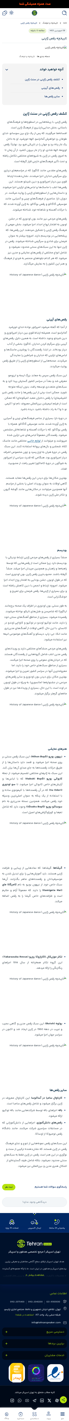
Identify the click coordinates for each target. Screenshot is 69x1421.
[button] (62, 1415)
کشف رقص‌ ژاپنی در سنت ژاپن (42, 79)
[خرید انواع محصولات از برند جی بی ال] (34, 4)
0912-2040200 (35, 1302)
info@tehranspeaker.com (46, 1322)
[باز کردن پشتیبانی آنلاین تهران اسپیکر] (4, 13)
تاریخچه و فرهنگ (50, 23)
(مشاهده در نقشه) (24, 1315)
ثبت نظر (9, 1187)
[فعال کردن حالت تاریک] (11, 13)
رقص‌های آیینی (50, 88)
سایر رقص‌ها (52, 96)
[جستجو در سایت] (63, 13)
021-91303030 (53, 1302)
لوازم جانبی (34, 441)
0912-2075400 (17, 1302)
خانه (65, 23)
